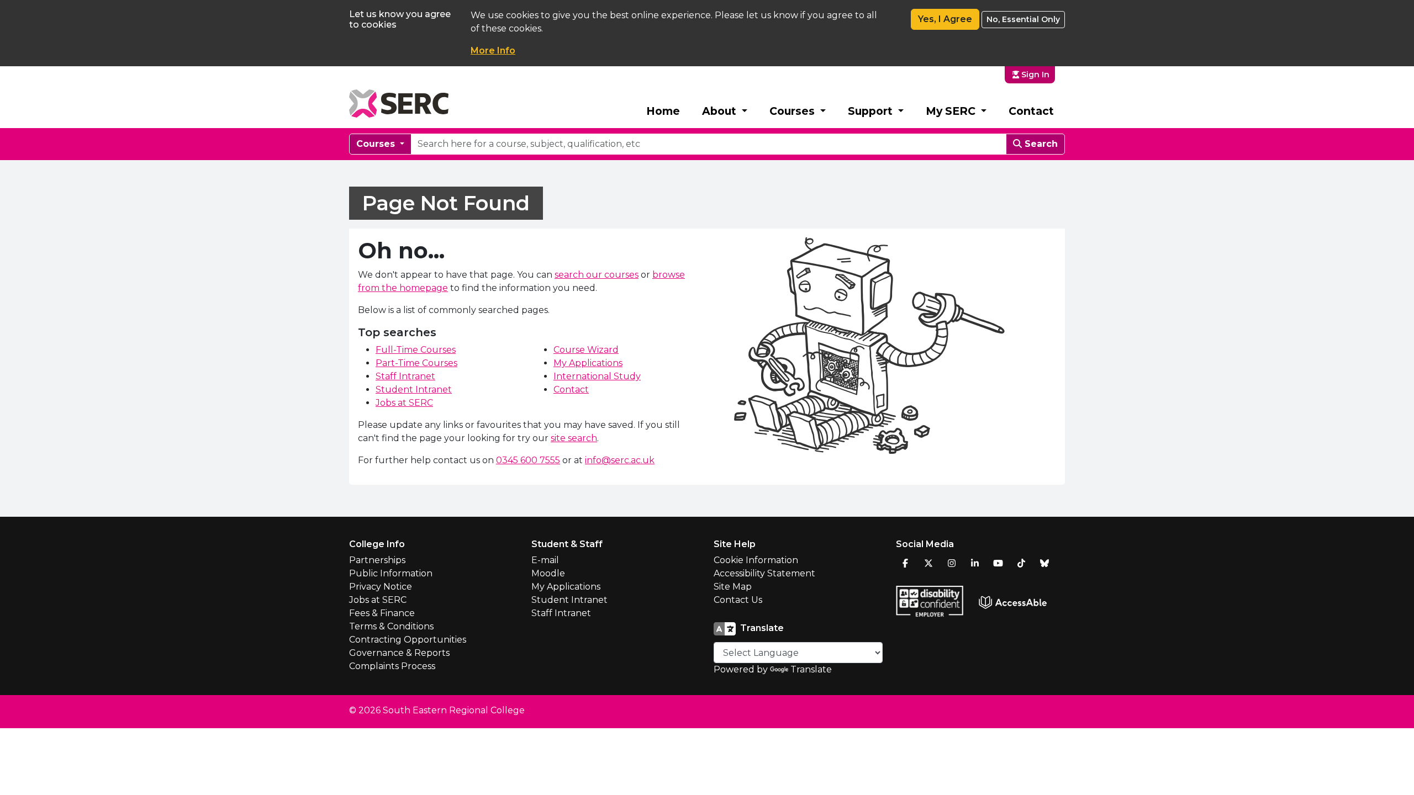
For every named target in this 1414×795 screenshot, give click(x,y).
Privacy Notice (380, 586)
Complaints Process (392, 666)
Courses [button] (793, 111)
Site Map (733, 586)
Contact (1031, 111)
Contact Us (738, 600)
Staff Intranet (405, 376)
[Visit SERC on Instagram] (951, 563)
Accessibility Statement (764, 573)
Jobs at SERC (404, 403)
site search (574, 438)
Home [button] (663, 111)
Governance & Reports (399, 653)
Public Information (390, 573)
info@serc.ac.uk (620, 460)
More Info (493, 50)
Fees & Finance (382, 613)
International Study (597, 376)
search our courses (597, 274)
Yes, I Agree (945, 19)
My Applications (587, 363)
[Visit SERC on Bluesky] (1044, 563)
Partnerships (377, 560)
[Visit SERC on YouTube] (998, 563)
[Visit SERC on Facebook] (905, 563)
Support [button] (871, 111)
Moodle (548, 573)
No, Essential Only (1023, 19)
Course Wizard (586, 349)
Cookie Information (756, 560)
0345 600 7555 (528, 460)
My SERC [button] (952, 111)
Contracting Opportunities (407, 639)
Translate (811, 669)
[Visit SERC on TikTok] (1021, 563)
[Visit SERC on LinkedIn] (974, 563)
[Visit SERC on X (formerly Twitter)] (928, 563)
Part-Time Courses (416, 363)
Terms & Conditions (391, 626)
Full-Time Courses (416, 349)
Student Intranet (414, 389)
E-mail (545, 560)
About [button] (720, 111)
